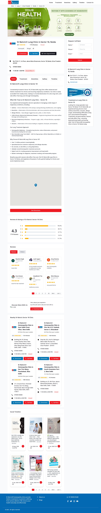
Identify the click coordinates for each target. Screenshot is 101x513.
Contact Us (90, 2)
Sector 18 (41, 6)
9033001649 (73, 82)
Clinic (12, 6)
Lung (18, 6)
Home (51, 2)
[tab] (13, 79)
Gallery (75, 2)
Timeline (81, 2)
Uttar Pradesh (26, 6)
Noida (34, 6)
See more (14, 443)
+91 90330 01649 (73, 497)
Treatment (58, 2)
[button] (35, 185)
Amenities (67, 2)
